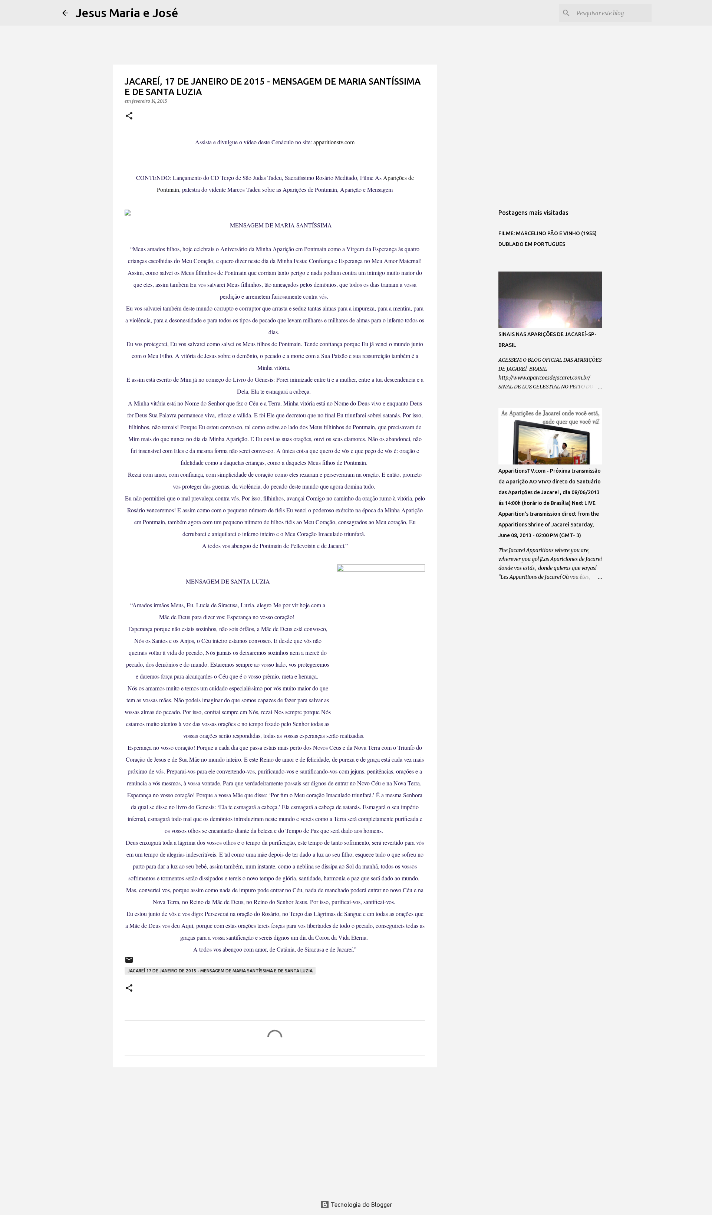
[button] (129, 116)
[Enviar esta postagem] (129, 962)
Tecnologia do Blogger (360, 1204)
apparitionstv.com (334, 142)
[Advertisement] (275, 1130)
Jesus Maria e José (127, 12)
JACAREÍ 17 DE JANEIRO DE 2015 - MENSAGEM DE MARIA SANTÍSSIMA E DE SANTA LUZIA (220, 970)
